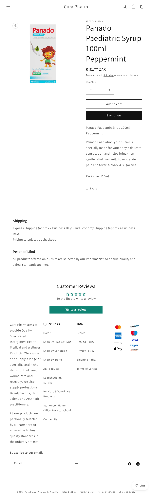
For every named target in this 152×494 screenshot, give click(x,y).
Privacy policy (87, 491)
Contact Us (50, 419)
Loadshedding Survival (52, 380)
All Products (51, 368)
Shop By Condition (55, 350)
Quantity (91, 82)
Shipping (109, 75)
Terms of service (106, 491)
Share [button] (93, 188)
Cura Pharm (31, 492)
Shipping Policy (86, 359)
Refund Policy (85, 342)
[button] (8, 6)
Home (47, 333)
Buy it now (114, 115)
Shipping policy (127, 491)
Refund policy (69, 491)
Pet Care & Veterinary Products (56, 394)
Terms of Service (87, 368)
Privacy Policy (85, 350)
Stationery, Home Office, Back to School (57, 408)
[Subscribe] (76, 463)
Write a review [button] (76, 309)
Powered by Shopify (48, 492)
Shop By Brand (52, 359)
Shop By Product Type (57, 342)
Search (81, 333)
